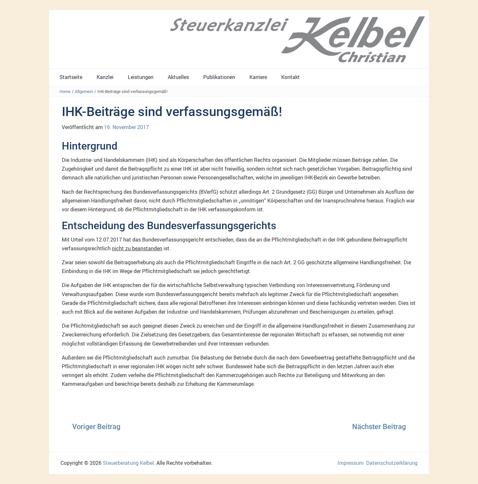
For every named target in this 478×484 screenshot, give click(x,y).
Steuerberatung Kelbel (128, 462)
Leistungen (140, 77)
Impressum (351, 462)
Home (65, 91)
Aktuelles (178, 77)
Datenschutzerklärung (392, 462)
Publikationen (219, 77)
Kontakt (290, 77)
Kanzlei (105, 77)
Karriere (258, 77)
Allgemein (84, 91)
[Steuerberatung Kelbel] (239, 38)
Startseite (71, 77)
